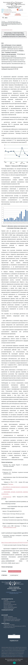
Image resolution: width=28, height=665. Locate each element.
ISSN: (2, 9)
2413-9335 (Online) (8, 10)
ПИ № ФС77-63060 (17, 6)
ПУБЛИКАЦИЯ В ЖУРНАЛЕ (7, 609)
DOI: (2, 12)
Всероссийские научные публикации (12, 620)
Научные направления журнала (10, 607)
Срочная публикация (18, 15)
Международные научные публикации (12, 619)
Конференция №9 (14, 575)
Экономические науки (6, 30)
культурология (6, 496)
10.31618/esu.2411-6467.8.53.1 (10, 12)
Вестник (11, 484)
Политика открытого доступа (10, 604)
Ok (14, 662)
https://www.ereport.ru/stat (9, 527)
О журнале (6, 600)
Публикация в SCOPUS (6, 15)
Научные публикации (8, 605)
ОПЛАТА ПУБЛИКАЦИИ (14, 587)
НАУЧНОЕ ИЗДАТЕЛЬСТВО (7, 599)
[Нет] (26, 661)
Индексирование (7, 603)
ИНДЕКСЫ (14, 590)
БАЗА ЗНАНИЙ (4, 615)
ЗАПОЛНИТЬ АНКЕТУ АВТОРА (14, 588)
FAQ (4, 621)
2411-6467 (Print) (7, 9)
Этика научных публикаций (9, 601)
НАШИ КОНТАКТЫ (5, 623)
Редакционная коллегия (9, 608)
